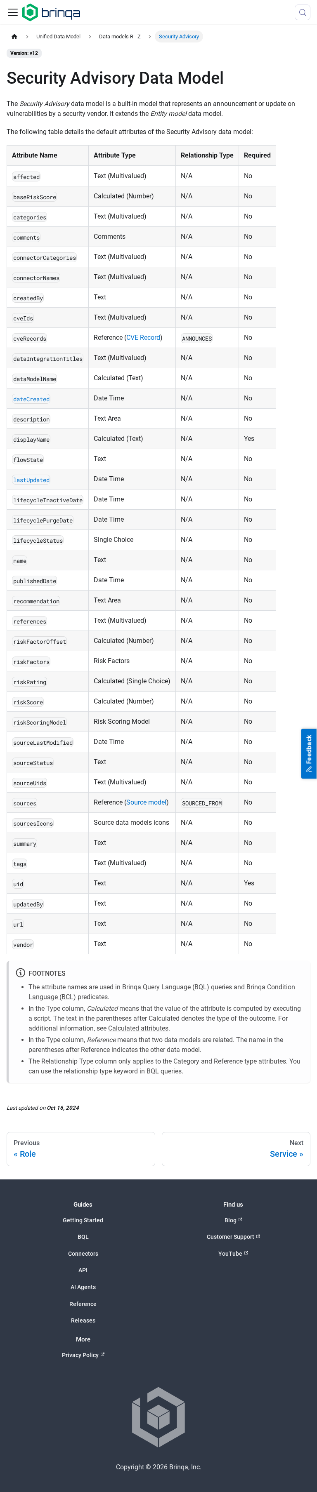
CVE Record (143, 337)
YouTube (230, 1253)
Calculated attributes (138, 1028)
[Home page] (14, 36)
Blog (231, 1220)
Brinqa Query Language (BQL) (165, 987)
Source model (146, 802)
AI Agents (83, 1287)
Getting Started (83, 1220)
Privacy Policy (80, 1355)
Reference (83, 1304)
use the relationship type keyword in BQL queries (111, 1071)
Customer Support (230, 1236)
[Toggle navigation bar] (13, 12)
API (83, 1270)
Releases (83, 1320)
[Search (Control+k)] (302, 12)
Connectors (83, 1253)
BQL (83, 1236)
